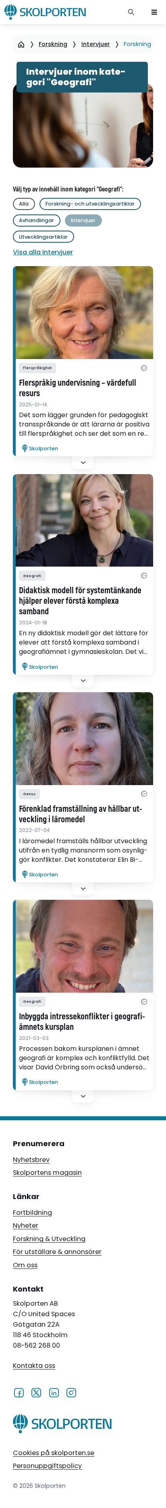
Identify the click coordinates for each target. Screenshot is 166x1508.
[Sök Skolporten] (131, 12)
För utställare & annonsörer (57, 1251)
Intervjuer (95, 44)
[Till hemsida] (62, 1425)
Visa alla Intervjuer (43, 252)
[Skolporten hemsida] (45, 12)
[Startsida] (21, 44)
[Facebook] (19, 1392)
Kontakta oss (34, 1365)
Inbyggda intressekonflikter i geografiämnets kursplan (82, 1022)
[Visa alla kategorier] (144, 368)
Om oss (25, 1265)
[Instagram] (71, 1392)
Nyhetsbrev (31, 1159)
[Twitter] (36, 1392)
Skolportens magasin (47, 1172)
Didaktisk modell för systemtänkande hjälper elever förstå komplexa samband (80, 601)
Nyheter (25, 1225)
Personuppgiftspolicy (47, 1465)
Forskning (53, 44)
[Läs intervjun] (83, 312)
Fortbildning (32, 1212)
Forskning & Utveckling (49, 1238)
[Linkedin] (54, 1392)
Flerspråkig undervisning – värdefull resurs (77, 388)
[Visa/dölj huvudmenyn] (154, 12)
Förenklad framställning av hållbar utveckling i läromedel (80, 814)
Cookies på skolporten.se (53, 1453)
